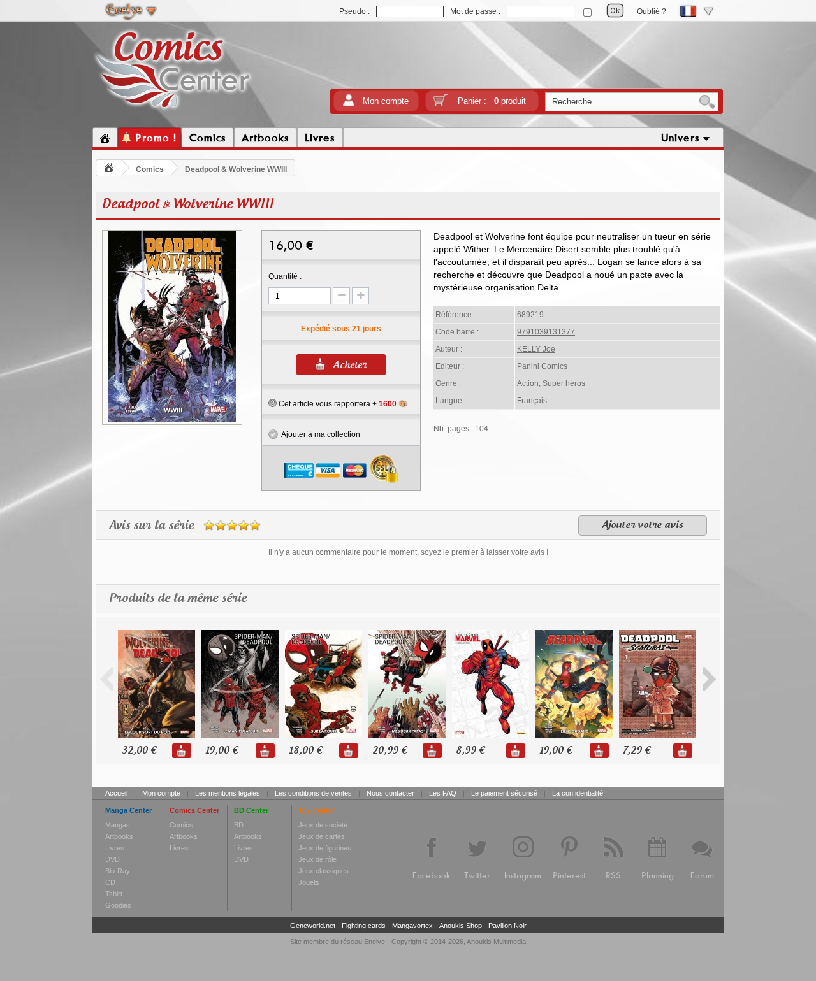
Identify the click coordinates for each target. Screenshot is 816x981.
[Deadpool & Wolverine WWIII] (172, 419)
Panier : (492, 101)
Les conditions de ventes (313, 793)
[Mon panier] (440, 104)
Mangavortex (412, 925)
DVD (112, 859)
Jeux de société (322, 825)
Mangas (117, 825)
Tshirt (113, 894)
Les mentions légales (227, 793)
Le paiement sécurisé (504, 793)
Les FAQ (442, 793)
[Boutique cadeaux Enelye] (272, 403)
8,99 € (470, 751)
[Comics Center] (173, 110)
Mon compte (386, 101)
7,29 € (636, 751)
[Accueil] (105, 138)
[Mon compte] (348, 104)
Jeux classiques (323, 871)
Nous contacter (390, 793)
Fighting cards (364, 925)
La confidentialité (577, 793)
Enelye (374, 941)
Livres (114, 848)
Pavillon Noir (507, 925)
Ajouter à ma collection (319, 434)
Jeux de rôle (317, 859)
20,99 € (389, 751)
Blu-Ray (117, 871)
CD (110, 882)
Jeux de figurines (324, 848)
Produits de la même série (178, 599)
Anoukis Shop (460, 925)
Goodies (118, 905)
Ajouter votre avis (642, 525)
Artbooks (119, 836)
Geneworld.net (312, 925)
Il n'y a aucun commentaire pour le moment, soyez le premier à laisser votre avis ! (408, 552)
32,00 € (139, 751)
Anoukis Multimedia (496, 941)
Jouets (308, 882)
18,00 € (305, 751)
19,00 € (221, 751)
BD (239, 825)
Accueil (116, 793)
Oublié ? (651, 11)
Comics (150, 169)
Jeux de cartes (321, 836)
